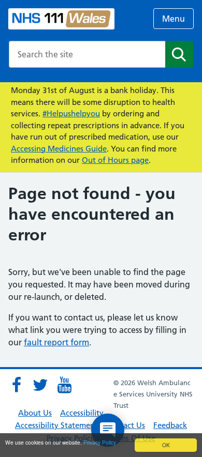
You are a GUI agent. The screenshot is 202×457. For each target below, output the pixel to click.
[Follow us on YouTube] (64, 385)
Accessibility (82, 413)
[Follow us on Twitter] (40, 385)
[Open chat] (107, 430)
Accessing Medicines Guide (59, 149)
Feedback (170, 425)
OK (166, 445)
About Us (35, 413)
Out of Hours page (115, 160)
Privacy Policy (99, 442)
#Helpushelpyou (71, 113)
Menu (173, 18)
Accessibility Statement (56, 425)
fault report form (56, 342)
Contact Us (125, 425)
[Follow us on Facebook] (16, 385)
